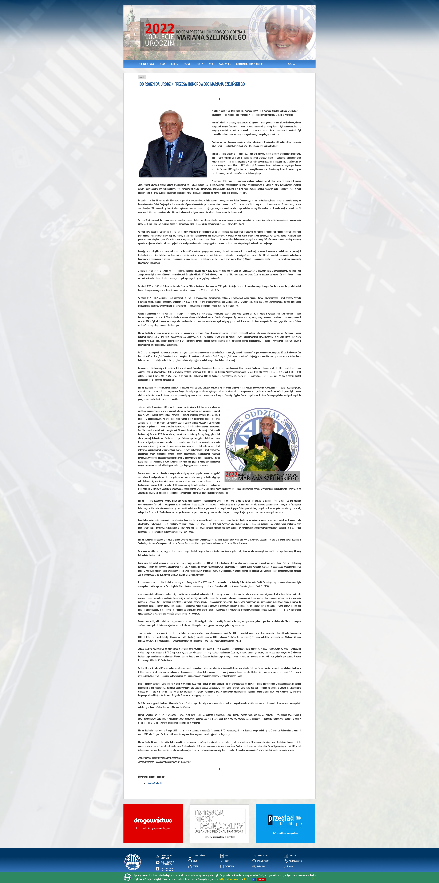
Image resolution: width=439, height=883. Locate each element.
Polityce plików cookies (229, 879)
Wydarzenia (225, 64)
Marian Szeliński (155, 783)
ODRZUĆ (261, 879)
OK (253, 879)
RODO (211, 64)
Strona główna (146, 64)
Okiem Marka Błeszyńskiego (249, 64)
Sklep (200, 64)
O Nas (162, 64)
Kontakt (187, 64)
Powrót (142, 77)
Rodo (246, 879)
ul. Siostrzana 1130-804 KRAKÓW (167, 863)
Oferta (174, 64)
